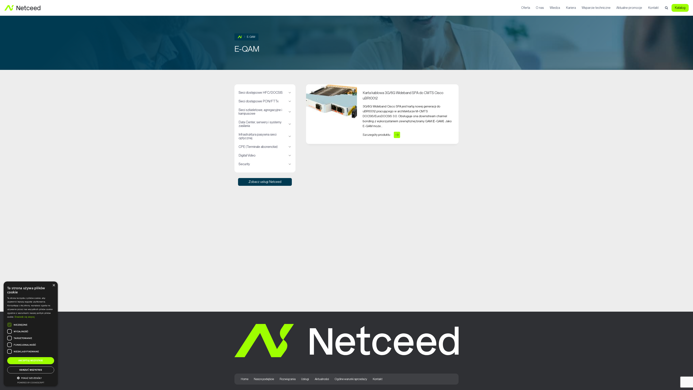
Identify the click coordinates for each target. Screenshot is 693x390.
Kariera (571, 8)
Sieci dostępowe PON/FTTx (265, 101)
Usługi (305, 379)
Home (244, 379)
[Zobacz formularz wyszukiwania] (666, 8)
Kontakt (653, 8)
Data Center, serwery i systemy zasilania (265, 124)
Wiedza (555, 8)
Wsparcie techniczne (596, 8)
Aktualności (322, 379)
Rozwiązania (288, 379)
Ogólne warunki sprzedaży (351, 379)
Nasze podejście (264, 379)
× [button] (53, 285)
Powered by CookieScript (30, 382)
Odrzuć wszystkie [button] (30, 369)
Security (265, 164)
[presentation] (331, 101)
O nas (540, 8)
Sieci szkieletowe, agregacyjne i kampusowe (265, 111)
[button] (30, 378)
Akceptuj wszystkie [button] (30, 360)
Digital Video (265, 155)
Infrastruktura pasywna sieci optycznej (265, 136)
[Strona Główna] (240, 37)
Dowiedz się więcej (24, 316)
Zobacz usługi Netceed (265, 182)
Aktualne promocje (629, 8)
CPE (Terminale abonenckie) (265, 147)
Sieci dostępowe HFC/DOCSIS (265, 92)
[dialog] (31, 333)
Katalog (680, 8)
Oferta (525, 8)
